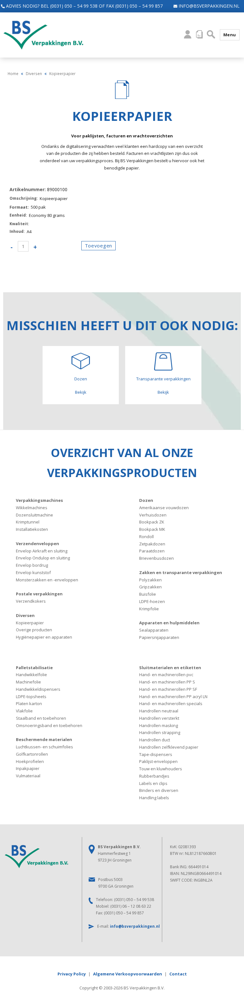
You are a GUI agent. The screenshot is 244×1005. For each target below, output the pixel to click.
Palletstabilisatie (34, 667)
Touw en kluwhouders (160, 769)
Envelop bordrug (32, 565)
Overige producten (34, 630)
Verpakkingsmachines (39, 500)
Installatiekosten (32, 529)
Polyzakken (150, 580)
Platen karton (29, 703)
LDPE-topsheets (31, 696)
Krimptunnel (27, 522)
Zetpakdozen (152, 544)
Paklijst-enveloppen (158, 761)
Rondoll (146, 536)
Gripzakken (150, 587)
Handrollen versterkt (159, 718)
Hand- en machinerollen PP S (167, 682)
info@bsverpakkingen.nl (208, 6)
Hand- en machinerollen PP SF (168, 689)
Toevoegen (98, 245)
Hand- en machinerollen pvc (166, 674)
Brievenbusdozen (156, 558)
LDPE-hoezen (152, 601)
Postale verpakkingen (39, 594)
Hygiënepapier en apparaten (44, 637)
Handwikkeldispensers (38, 689)
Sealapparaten (153, 630)
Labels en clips (153, 783)
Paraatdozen (152, 551)
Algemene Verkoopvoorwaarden (127, 974)
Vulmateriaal (28, 776)
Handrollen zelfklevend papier (168, 747)
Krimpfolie (149, 609)
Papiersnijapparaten (159, 637)
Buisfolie (147, 594)
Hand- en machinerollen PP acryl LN (173, 696)
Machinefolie (28, 682)
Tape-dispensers (155, 754)
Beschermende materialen (44, 739)
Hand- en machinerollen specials (170, 703)
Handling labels (154, 798)
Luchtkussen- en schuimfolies (44, 747)
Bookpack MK (152, 529)
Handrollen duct (154, 740)
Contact (178, 974)
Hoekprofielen (30, 761)
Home (13, 73)
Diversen (34, 73)
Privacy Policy (72, 974)
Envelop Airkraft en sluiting (41, 551)
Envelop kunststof (33, 572)
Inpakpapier (27, 768)
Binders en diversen (158, 790)
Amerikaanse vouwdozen (164, 507)
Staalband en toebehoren (41, 718)
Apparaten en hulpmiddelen (169, 623)
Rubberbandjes (154, 776)
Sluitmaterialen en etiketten (170, 667)
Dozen (146, 500)
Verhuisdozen (152, 515)
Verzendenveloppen (37, 543)
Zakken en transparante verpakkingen (180, 572)
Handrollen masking (158, 725)
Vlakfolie (24, 711)
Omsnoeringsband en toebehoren (49, 725)
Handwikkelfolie (31, 674)
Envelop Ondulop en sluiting (43, 558)
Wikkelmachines (31, 507)
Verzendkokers (31, 601)
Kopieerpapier (30, 623)
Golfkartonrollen (32, 754)
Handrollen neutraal (158, 711)
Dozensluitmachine (34, 515)
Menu (229, 35)
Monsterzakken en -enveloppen (47, 580)
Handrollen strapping (159, 732)
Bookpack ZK (151, 522)
